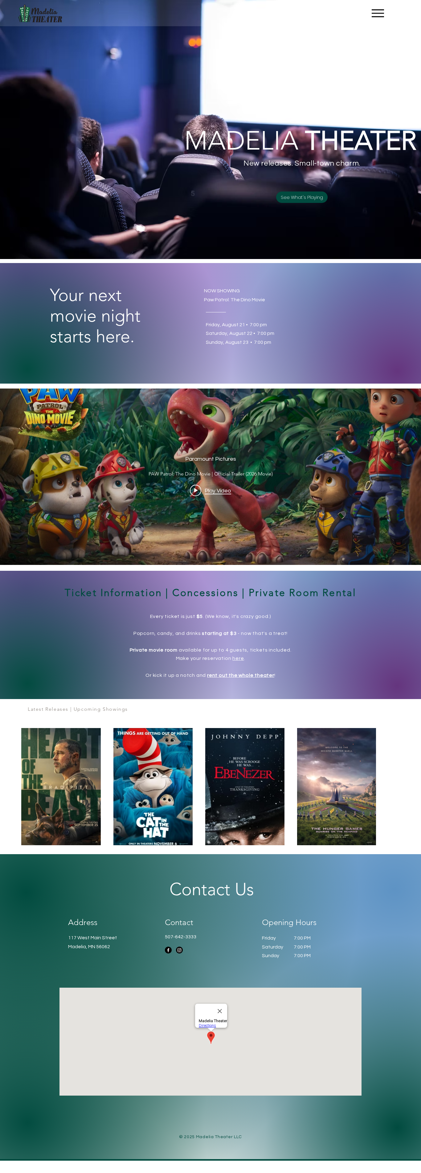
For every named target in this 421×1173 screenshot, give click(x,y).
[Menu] (377, 13)
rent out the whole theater (240, 675)
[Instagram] (179, 950)
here (238, 658)
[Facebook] (168, 950)
